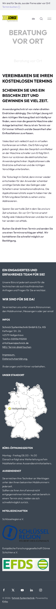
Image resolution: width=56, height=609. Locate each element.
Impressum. (8, 354)
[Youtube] (22, 590)
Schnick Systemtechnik (23, 598)
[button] (41, 18)
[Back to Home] (10, 18)
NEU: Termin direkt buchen (16, 347)
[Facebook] (3, 590)
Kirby (5, 601)
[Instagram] (40, 590)
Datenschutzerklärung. (15, 358)
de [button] (33, 18)
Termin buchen (10, 6)
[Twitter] (13, 590)
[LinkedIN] (31, 590)
